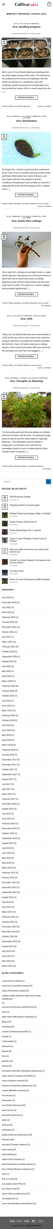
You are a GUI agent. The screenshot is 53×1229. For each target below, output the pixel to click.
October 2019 (8, 696)
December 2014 (9, 882)
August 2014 (8, 897)
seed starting (8, 1154)
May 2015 (6, 858)
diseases (6, 1046)
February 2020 (8, 686)
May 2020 (6, 671)
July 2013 (6, 951)
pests (4, 1120)
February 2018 (8, 750)
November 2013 (9, 932)
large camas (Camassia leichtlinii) (17, 1076)
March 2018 (7, 745)
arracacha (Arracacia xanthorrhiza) (17, 1007)
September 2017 (9, 774)
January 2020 (8, 691)
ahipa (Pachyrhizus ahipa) (14, 991)
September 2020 (9, 656)
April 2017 (6, 789)
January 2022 (8, 622)
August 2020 (8, 661)
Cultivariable (8, 1041)
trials (4, 1174)
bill (39, 33)
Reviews (6, 1140)
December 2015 (9, 828)
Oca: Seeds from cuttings (27, 221)
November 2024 (9, 602)
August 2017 (8, 779)
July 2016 (6, 814)
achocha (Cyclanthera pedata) (15, 986)
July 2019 (6, 701)
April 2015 (6, 863)
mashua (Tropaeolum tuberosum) (17, 1086)
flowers (23, 378)
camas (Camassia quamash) (15, 1031)
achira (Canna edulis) (12, 981)
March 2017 (7, 794)
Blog (16, 23)
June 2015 (7, 853)
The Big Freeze (17, 571)
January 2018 (8, 755)
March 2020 (7, 681)
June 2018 (7, 730)
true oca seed (43, 204)
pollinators (6, 1130)
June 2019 (7, 706)
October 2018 (8, 720)
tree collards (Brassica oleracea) (16, 1169)
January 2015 (8, 877)
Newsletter (7, 1100)
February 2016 (8, 823)
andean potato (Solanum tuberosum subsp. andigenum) (21, 997)
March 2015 (7, 868)
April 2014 (6, 907)
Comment (46, 469)
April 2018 (6, 740)
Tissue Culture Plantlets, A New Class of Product (28, 539)
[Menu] (3, 4)
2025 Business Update (20, 497)
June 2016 (7, 819)
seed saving (7, 1149)
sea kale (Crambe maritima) (14, 1144)
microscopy (7, 1095)
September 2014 (9, 892)
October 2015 (8, 833)
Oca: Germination (26, 121)
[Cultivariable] (26, 4)
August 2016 (8, 809)
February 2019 (8, 715)
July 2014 (6, 902)
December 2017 (9, 760)
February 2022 (8, 617)
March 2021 (7, 642)
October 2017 (8, 769)
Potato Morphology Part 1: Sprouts (25, 530)
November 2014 (9, 887)
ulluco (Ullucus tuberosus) (14, 1194)
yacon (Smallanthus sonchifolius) (17, 1203)
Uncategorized (8, 1198)
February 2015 (8, 873)
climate (5, 1036)
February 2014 (8, 917)
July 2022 (6, 607)
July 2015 (6, 848)
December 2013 (9, 927)
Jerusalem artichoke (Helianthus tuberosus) (22, 1071)
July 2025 (6, 597)
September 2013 (9, 941)
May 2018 (6, 735)
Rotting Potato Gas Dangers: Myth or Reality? (30, 513)
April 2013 (6, 961)
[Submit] (48, 481)
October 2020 (8, 652)
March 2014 (7, 912)
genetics (6, 1061)
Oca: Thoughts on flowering (26, 381)
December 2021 (9, 627)
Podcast (5, 1125)
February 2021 (8, 647)
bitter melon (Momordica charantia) (18, 1017)
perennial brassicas (11, 1115)
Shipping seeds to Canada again (25, 505)
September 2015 (9, 838)
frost (4, 1056)
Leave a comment (44, 106)
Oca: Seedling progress (27, 26)
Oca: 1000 (26, 318)
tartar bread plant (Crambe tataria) (17, 1164)
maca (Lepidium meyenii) (13, 1081)
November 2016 (9, 804)
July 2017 (6, 784)
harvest (5, 1066)
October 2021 (8, 632)
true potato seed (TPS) (12, 1184)
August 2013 (8, 946)
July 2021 (6, 637)
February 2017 (8, 799)
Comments (46, 306)
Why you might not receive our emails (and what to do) (29, 550)
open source (7, 1110)
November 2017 (9, 765)
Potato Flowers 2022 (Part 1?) (23, 522)
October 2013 (8, 936)
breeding (16, 116)
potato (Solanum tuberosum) (15, 1135)
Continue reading (26, 97)
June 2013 (7, 956)
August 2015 (8, 843)
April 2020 (6, 676)
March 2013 (7, 966)
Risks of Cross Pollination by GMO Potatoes (30, 579)
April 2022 (6, 612)
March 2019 (7, 710)
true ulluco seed (9, 1189)
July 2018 (6, 725)
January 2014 (8, 922)
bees (4, 1012)
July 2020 (6, 666)
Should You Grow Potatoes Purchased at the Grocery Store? (30, 561)
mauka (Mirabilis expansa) (14, 1090)
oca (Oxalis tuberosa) (29, 23)
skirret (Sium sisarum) (12, 1159)
